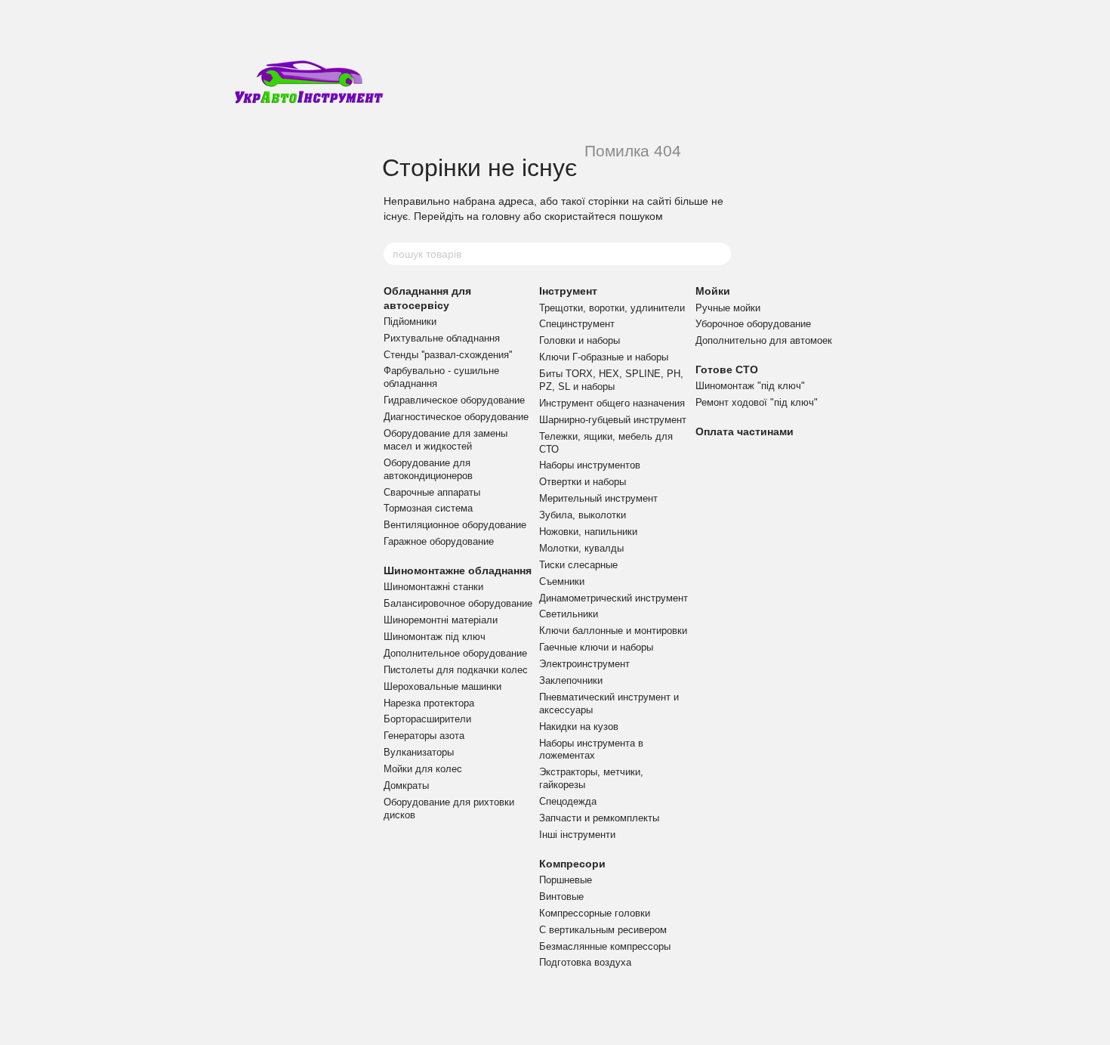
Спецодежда (568, 801)
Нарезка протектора (429, 703)
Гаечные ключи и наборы (596, 647)
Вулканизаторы (419, 752)
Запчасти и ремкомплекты (599, 818)
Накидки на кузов (578, 726)
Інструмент (568, 291)
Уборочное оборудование (753, 323)
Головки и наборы (579, 340)
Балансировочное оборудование (458, 603)
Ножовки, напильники (588, 531)
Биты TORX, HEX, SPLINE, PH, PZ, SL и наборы (611, 380)
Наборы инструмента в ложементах (591, 749)
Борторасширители (427, 719)
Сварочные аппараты (432, 492)
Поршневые (565, 880)
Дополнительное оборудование (455, 653)
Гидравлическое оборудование (454, 400)
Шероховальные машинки (442, 686)
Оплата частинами (744, 431)
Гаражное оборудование (439, 541)
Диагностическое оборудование (456, 416)
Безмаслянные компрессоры (605, 946)
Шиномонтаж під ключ (435, 636)
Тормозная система (428, 508)
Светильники (568, 614)
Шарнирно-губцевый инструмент (612, 419)
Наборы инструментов (589, 465)
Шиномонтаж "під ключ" (750, 385)
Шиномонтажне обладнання (458, 570)
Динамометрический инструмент (613, 598)
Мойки (712, 291)
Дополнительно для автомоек (763, 340)
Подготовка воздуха (585, 962)
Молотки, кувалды (581, 548)
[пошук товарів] (719, 254)
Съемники (561, 581)
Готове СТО (726, 369)
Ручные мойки (727, 308)
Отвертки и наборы (582, 481)
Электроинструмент (584, 663)
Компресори (572, 864)
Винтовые (561, 896)
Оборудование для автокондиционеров (428, 469)
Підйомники (410, 321)
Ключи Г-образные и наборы (603, 357)
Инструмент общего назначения (612, 403)
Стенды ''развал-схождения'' (448, 354)
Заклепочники (571, 680)
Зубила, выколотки (582, 515)
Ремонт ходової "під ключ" (756, 402)
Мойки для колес (423, 768)
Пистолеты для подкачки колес (456, 670)
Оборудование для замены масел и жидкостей (445, 440)
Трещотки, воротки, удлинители (612, 308)
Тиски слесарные (578, 564)
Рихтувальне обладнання (442, 338)
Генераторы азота (424, 735)
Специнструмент (577, 323)
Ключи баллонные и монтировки (613, 630)
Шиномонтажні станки (433, 586)
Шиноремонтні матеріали (441, 620)
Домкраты (406, 785)
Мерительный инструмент (598, 498)
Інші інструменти (577, 834)
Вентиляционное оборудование (455, 524)
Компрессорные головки (594, 913)
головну (501, 216)
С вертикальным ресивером (603, 929)
